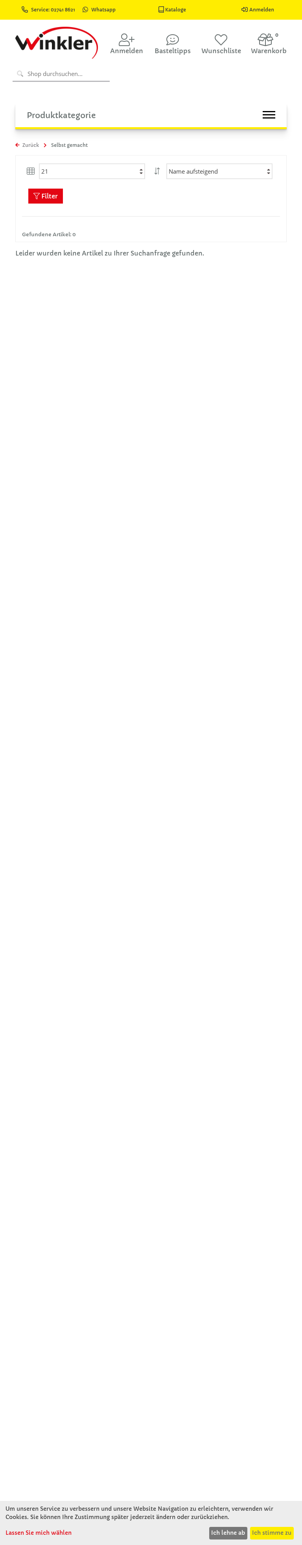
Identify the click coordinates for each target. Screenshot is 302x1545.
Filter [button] (49, 196)
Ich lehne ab (228, 1532)
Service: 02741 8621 (53, 10)
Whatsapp (103, 10)
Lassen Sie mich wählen (39, 1532)
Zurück (30, 145)
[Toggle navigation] (269, 114)
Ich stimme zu (271, 1532)
